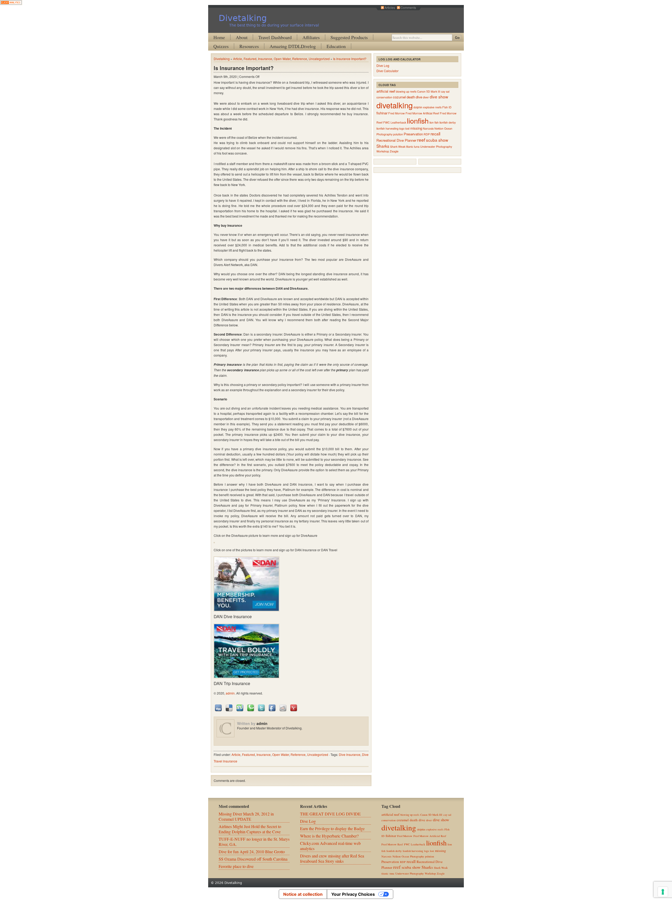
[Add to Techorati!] (251, 707)
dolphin (417, 107)
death (411, 96)
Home (219, 37)
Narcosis (428, 128)
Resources (249, 46)
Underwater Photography (436, 147)
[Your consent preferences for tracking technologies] (663, 892)
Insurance (265, 58)
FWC (386, 122)
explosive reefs (432, 107)
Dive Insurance (349, 754)
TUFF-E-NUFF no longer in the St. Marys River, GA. (254, 841)
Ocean (448, 128)
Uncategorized (319, 58)
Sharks (382, 146)
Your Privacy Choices (353, 894)
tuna (416, 147)
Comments (408, 7)
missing (416, 128)
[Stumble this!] (240, 707)
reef (421, 139)
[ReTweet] (262, 707)
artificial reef (385, 91)
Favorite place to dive (236, 866)
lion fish (434, 122)
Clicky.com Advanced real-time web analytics (330, 845)
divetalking (394, 104)
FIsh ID (447, 107)
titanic (409, 147)
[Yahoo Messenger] (294, 707)
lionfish (418, 120)
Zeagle (394, 151)
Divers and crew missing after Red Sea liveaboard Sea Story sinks (332, 858)
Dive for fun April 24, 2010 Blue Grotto (252, 851)
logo (402, 128)
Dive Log (382, 65)
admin (230, 693)
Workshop (382, 151)
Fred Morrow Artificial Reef (422, 113)
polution (398, 134)
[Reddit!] (283, 707)
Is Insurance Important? (349, 58)
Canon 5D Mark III (428, 91)
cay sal (445, 91)
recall (435, 133)
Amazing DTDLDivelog (293, 46)
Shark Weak (397, 147)
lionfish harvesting (387, 128)
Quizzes (221, 46)
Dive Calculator (387, 70)
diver (426, 97)
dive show (439, 96)
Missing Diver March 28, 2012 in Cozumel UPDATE (246, 816)
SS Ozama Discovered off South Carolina (253, 859)
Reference (299, 58)
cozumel (399, 96)
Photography (384, 134)
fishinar (381, 112)
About (242, 37)
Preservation (413, 133)
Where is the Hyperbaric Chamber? (329, 836)
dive (419, 96)
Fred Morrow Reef (392, 844)
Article (237, 58)
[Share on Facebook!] (272, 707)
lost (407, 128)
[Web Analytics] (11, 3)
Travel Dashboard (275, 37)
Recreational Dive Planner (396, 140)
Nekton (438, 128)
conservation (384, 97)
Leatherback (398, 122)
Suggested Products (349, 37)
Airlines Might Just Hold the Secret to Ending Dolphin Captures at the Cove (250, 829)
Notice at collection (303, 894)
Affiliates (311, 37)
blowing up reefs (406, 91)
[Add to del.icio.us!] (229, 707)
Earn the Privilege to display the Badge (332, 828)
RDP (427, 134)
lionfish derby (447, 122)
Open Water (282, 58)
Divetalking (243, 18)
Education (336, 46)
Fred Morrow (396, 113)
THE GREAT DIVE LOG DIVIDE (330, 814)
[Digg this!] (219, 707)
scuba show (437, 140)
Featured (250, 58)
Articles (390, 7)
